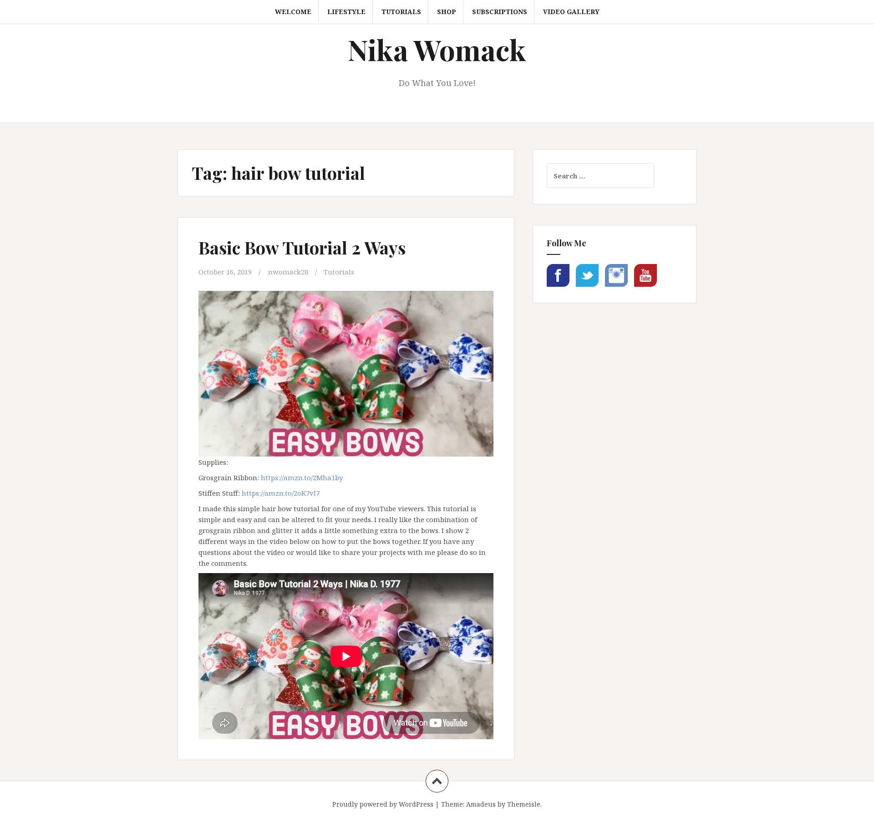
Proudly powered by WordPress (382, 804)
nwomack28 (288, 271)
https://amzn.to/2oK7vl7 (281, 493)
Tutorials (401, 11)
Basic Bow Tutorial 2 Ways (302, 247)
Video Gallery (571, 11)
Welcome (293, 11)
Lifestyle (346, 11)
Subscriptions (499, 11)
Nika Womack (437, 49)
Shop (446, 11)
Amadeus (481, 804)
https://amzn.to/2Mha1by (302, 477)
